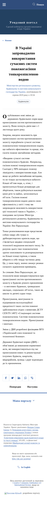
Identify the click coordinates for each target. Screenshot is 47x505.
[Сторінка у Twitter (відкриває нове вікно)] (23, 473)
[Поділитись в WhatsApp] (25, 378)
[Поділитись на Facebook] (6, 378)
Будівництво (23, 101)
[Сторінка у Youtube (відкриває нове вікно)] (28, 473)
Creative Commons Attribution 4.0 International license (27, 484)
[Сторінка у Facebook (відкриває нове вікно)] (18, 473)
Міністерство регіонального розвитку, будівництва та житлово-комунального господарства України (23, 88)
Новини (8, 41)
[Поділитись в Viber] (32, 378)
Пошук (40, 4)
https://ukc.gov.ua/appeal (21, 459)
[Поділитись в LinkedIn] (19, 378)
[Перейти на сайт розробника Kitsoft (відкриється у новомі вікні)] (13, 493)
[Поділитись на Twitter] (12, 378)
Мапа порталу (22, 400)
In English (25, 467)
